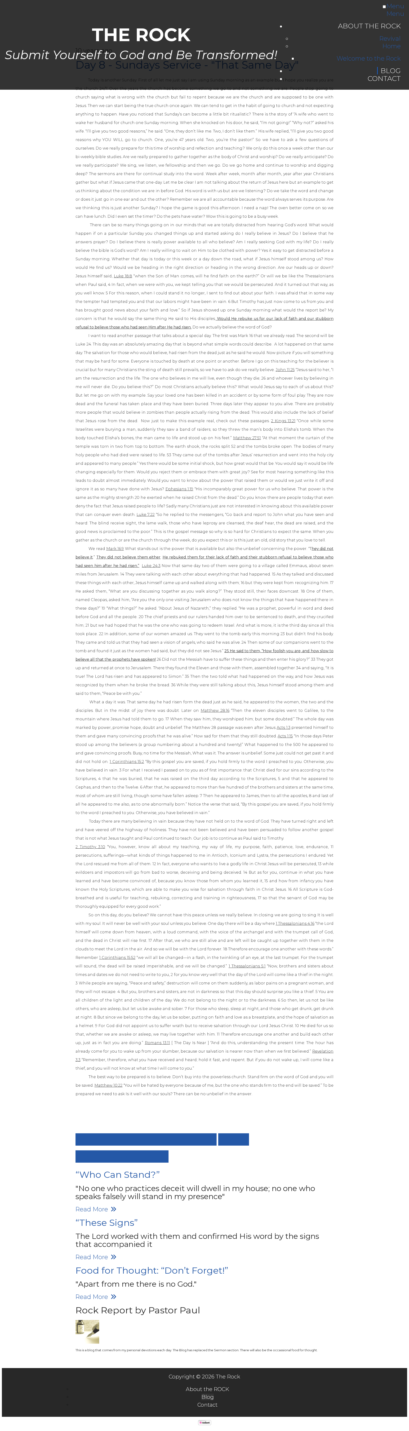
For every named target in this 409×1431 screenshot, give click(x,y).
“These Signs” (107, 1222)
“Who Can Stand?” (118, 1174)
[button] (146, 1139)
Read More (93, 1209)
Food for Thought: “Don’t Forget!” (152, 1270)
